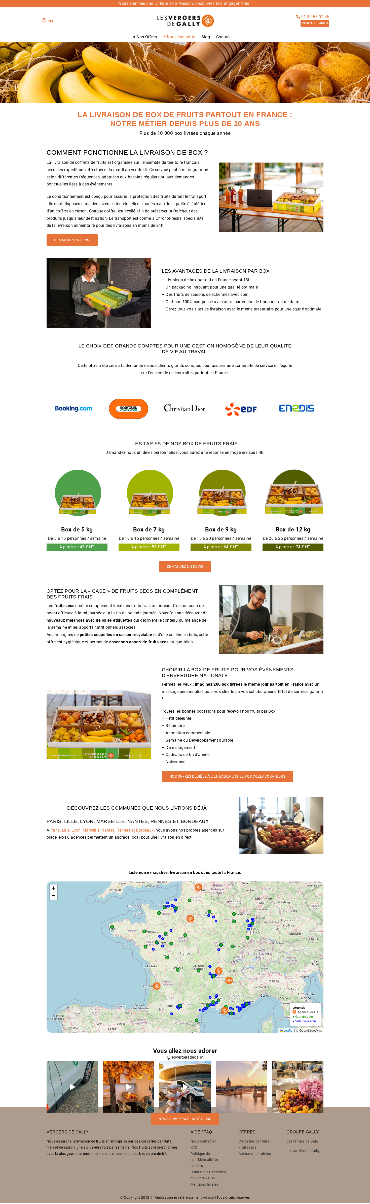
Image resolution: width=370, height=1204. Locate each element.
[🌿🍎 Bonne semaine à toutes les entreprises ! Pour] (72, 1087)
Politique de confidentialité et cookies (204, 1160)
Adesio (208, 1197)
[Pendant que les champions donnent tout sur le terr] (185, 1087)
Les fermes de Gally (302, 1141)
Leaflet (288, 1030)
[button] (53, 888)
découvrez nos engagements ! (223, 3)
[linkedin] (51, 20)
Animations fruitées (255, 1154)
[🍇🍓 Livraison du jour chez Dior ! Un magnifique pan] (297, 1087)
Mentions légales (204, 1184)
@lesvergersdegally (185, 1057)
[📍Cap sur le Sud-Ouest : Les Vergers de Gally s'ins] (241, 1087)
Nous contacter (203, 1141)
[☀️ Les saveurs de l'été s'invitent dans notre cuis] (128, 1087)
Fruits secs (247, 1147)
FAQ (194, 1147)
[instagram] (44, 20)
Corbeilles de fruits (254, 1141)
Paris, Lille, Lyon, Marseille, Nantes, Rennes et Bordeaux (102, 830)
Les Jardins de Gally (303, 1151)
